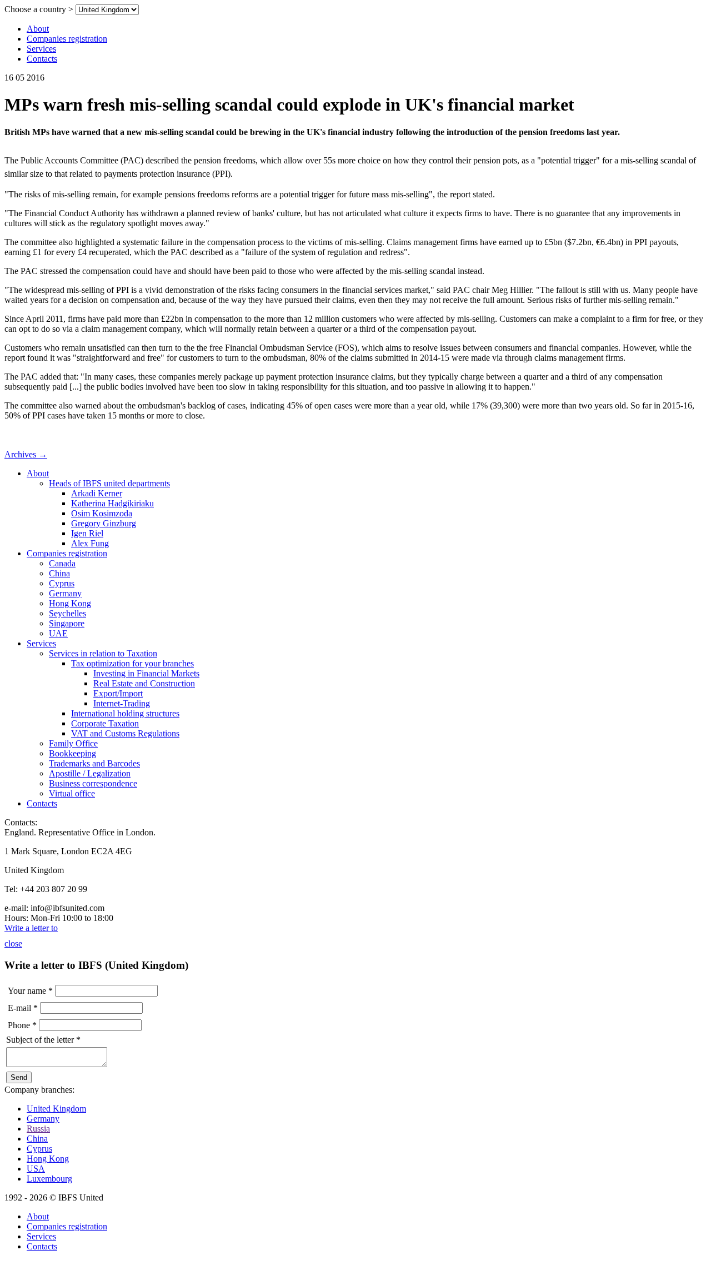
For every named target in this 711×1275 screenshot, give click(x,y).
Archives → (25, 454)
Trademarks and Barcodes (94, 763)
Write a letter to (31, 928)
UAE (58, 633)
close (13, 943)
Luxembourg (49, 1178)
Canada (62, 563)
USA (36, 1168)
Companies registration (67, 38)
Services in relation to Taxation (103, 653)
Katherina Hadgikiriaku (112, 503)
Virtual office (72, 793)
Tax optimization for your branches (132, 663)
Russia (38, 1128)
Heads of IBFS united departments (109, 483)
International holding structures (125, 713)
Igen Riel (87, 533)
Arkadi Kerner (96, 493)
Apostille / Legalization (90, 773)
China (59, 573)
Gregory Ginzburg (103, 523)
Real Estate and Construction (144, 683)
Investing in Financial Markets (146, 673)
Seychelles (67, 613)
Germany (65, 593)
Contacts (42, 58)
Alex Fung (90, 543)
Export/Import (118, 693)
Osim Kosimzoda (101, 513)
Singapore (66, 623)
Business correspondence (93, 783)
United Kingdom (56, 1108)
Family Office (73, 743)
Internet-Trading (121, 703)
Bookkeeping (72, 753)
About (38, 28)
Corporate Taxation (105, 723)
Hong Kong (70, 603)
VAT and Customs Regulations (125, 733)
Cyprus (61, 583)
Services (41, 48)
